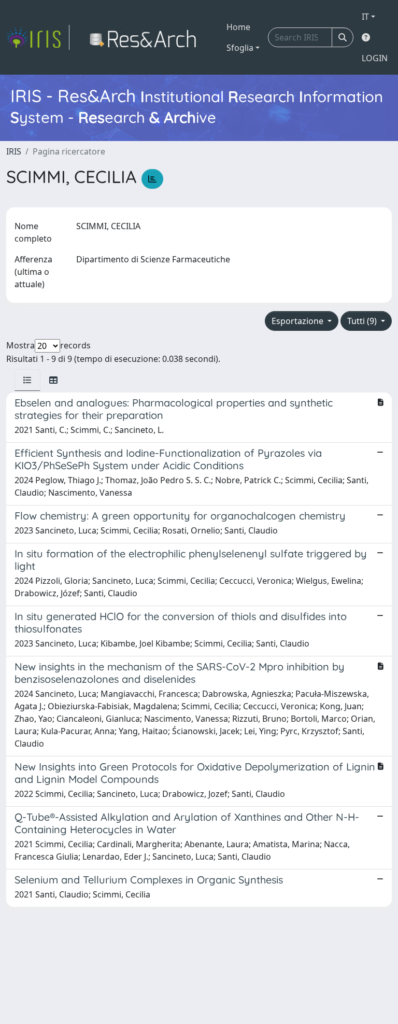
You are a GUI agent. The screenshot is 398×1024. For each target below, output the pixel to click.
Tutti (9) (363, 321)
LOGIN (375, 58)
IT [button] (365, 16)
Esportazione (298, 321)
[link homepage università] (146, 37)
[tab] (27, 380)
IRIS (13, 151)
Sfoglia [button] (239, 47)
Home (238, 27)
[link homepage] (37, 37)
